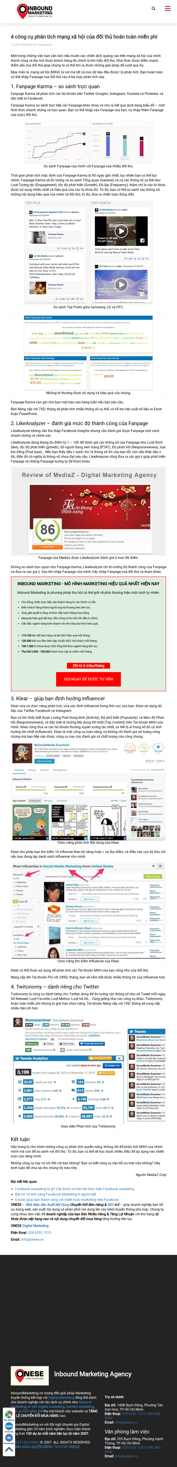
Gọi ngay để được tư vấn (88, 679)
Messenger (9, 1443)
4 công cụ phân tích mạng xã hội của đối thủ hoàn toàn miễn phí (84, 37)
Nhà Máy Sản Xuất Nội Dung (47, 1205)
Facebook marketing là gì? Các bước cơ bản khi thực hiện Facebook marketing (74, 1189)
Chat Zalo (9, 1431)
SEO (110, 1205)
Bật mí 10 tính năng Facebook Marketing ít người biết (55, 1194)
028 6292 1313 (39, 1233)
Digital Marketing (35, 1226)
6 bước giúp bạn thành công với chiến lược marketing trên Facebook (67, 1200)
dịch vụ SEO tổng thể (27, 1411)
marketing (18, 1407)
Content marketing (80, 1407)
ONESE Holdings (25, 1442)
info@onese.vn (32, 1239)
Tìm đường (9, 1420)
